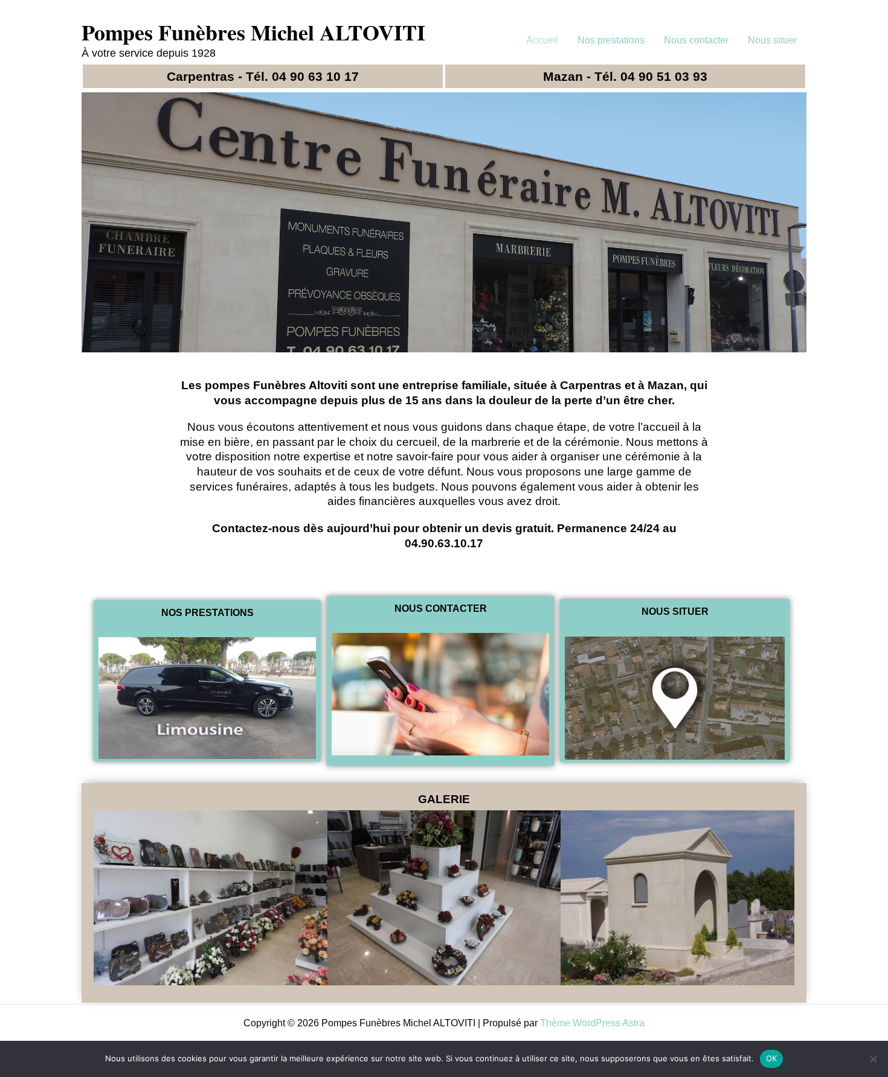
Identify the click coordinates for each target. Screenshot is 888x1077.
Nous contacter (696, 40)
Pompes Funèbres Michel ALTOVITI (253, 32)
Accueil (542, 40)
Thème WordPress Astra (592, 1023)
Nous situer (772, 40)
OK (771, 1058)
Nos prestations (611, 40)
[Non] (873, 1059)
